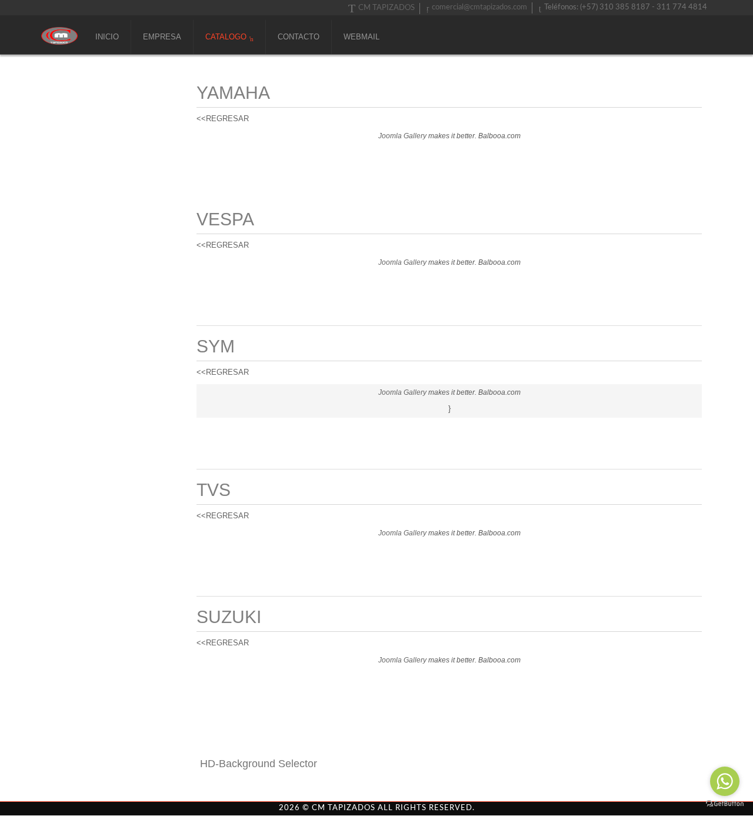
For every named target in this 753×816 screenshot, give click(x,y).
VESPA (225, 219)
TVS (213, 489)
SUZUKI (228, 617)
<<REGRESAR (222, 118)
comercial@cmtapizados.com (479, 7)
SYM (215, 346)
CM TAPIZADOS (386, 8)
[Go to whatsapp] (724, 781)
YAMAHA (233, 92)
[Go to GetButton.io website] (725, 804)
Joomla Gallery (402, 136)
